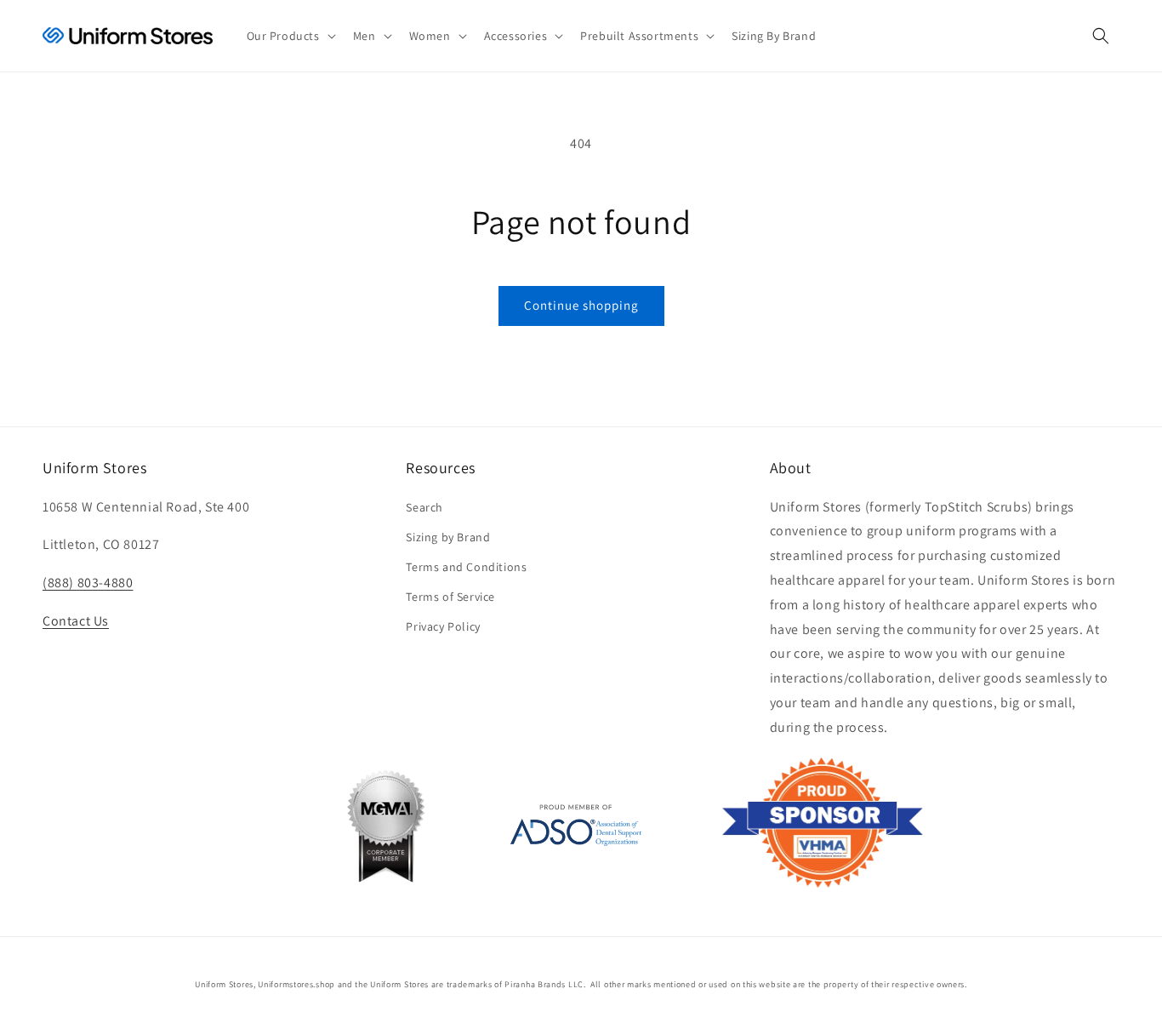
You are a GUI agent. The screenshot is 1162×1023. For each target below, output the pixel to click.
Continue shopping (581, 305)
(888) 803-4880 (88, 583)
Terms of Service (450, 596)
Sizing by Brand (448, 537)
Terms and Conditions (466, 566)
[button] (289, 36)
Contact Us (76, 621)
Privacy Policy (443, 626)
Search (424, 507)
